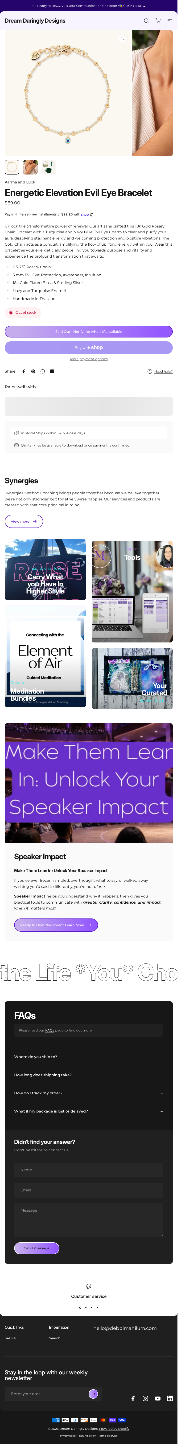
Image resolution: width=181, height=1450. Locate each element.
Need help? (163, 372)
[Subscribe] (93, 1394)
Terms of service (108, 1435)
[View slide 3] (92, 1307)
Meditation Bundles (27, 694)
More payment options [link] (89, 359)
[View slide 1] (80, 1307)
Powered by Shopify (114, 1428)
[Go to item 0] (12, 167)
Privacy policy (68, 1435)
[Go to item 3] (48, 167)
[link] (24, 521)
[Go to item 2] (30, 167)
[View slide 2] (86, 1307)
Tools (132, 557)
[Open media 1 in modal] (122, 38)
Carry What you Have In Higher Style (45, 584)
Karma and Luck (20, 182)
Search (10, 1338)
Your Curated (154, 689)
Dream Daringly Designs (35, 20)
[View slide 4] (97, 1307)
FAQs (49, 1030)
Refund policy (87, 1435)
